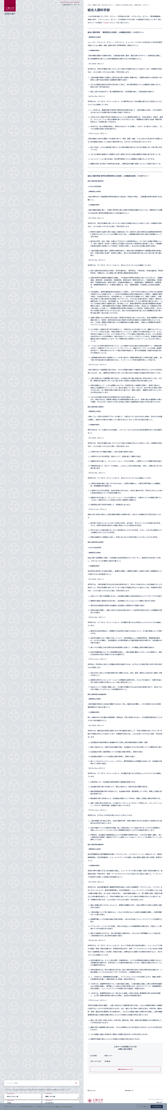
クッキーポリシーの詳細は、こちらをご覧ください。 (59, 1106)
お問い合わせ (92, 1090)
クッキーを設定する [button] (143, 1106)
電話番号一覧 (130, 1090)
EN (78, 4)
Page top (159, 1102)
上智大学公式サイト (68, 4)
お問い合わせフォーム (124, 1069)
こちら (106, 22)
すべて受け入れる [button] (156, 1106)
